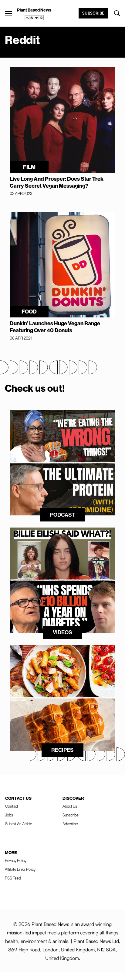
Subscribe (93, 13)
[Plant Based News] (8, 13)
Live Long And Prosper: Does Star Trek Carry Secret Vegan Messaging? (56, 182)
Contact (11, 806)
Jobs (9, 815)
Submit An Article (18, 823)
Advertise (70, 823)
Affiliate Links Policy (20, 869)
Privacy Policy (15, 860)
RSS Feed (13, 878)
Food (29, 311)
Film (29, 166)
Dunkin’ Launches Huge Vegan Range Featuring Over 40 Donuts (55, 327)
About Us (69, 806)
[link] (34, 17)
